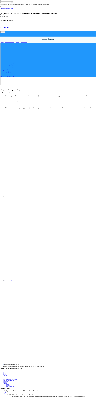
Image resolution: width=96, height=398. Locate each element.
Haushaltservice (6, 34)
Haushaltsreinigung (9, 35)
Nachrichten (5, 382)
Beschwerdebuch (6, 375)
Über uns (4, 372)
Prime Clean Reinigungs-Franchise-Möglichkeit (11, 379)
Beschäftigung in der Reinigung (8, 380)
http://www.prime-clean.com (9, 393)
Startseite (4, 33)
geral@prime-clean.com (8, 392)
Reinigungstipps (5, 381)
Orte (3, 371)
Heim (4, 370)
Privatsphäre (5, 373)
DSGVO (4, 374)
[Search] (12, 2)
